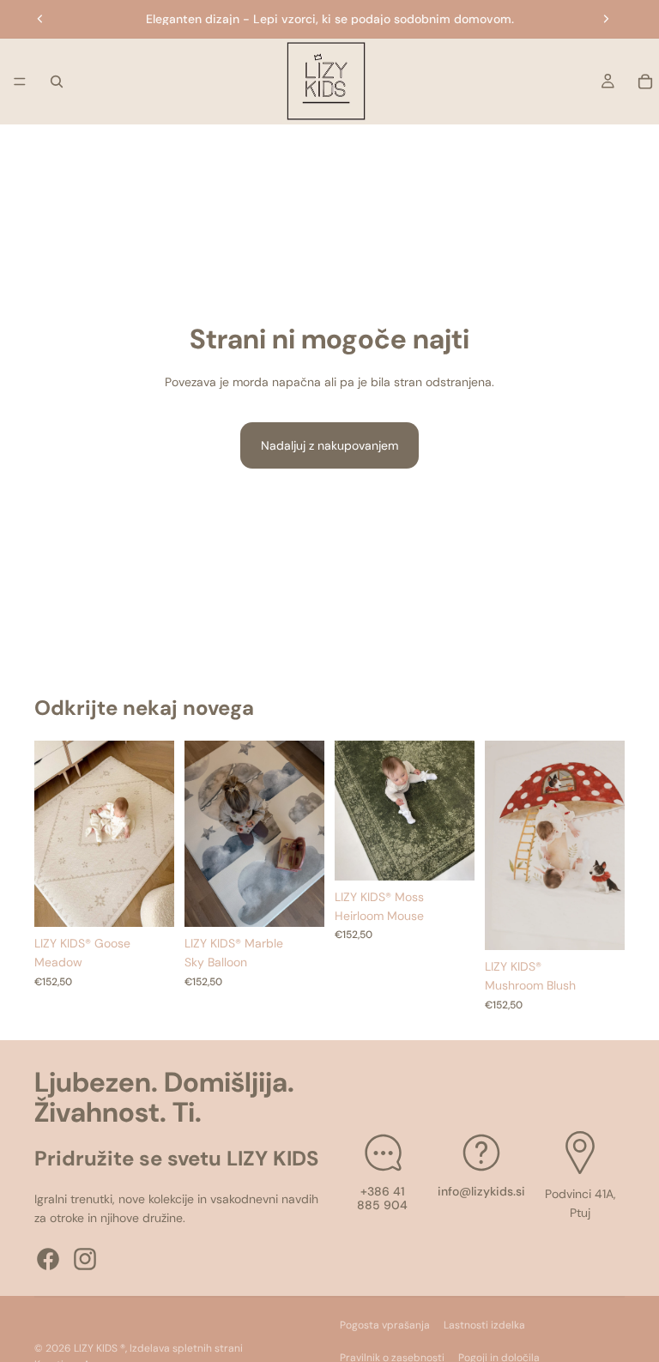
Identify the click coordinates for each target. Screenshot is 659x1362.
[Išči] (57, 81)
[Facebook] (48, 1258)
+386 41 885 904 (382, 1198)
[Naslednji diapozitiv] (606, 19)
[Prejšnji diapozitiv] (40, 19)
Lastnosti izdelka (484, 1325)
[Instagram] (85, 1258)
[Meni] (19, 81)
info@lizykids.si (481, 1190)
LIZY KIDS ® (99, 1348)
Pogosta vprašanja (385, 1325)
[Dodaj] (147, 900)
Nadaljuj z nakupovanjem (329, 445)
